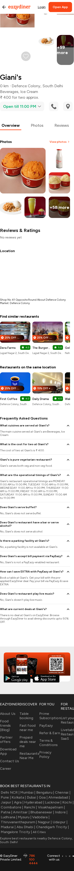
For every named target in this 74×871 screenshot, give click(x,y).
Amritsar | (21, 812)
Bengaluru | (45, 792)
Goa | (43, 797)
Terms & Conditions (48, 742)
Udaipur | (60, 822)
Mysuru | (24, 817)
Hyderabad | (34, 802)
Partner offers (6, 739)
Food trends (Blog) (5, 725)
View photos (58, 142)
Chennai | (62, 792)
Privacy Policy (45, 754)
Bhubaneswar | (42, 812)
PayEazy (46, 725)
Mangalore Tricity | (16, 832)
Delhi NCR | (10, 792)
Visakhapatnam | (51, 807)
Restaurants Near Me (29, 755)
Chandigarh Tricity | (52, 827)
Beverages (9, 91)
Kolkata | (19, 797)
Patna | (6, 812)
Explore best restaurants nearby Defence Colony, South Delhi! (36, 840)
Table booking (26, 715)
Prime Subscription (50, 715)
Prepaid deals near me (28, 741)
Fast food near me (28, 727)
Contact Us (9, 761)
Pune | (6, 797)
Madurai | (8, 827)
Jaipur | (7, 802)
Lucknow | (53, 802)
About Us (7, 713)
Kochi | (68, 802)
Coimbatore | (12, 807)
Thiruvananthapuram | (19, 822)
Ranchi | (30, 807)
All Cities (39, 832)
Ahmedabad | (59, 797)
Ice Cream (29, 91)
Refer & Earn (49, 733)
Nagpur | (45, 822)
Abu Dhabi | (26, 827)
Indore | (61, 812)
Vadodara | (41, 817)
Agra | (18, 802)
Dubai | (32, 797)
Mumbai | (27, 792)
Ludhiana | (9, 817)
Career (5, 768)
